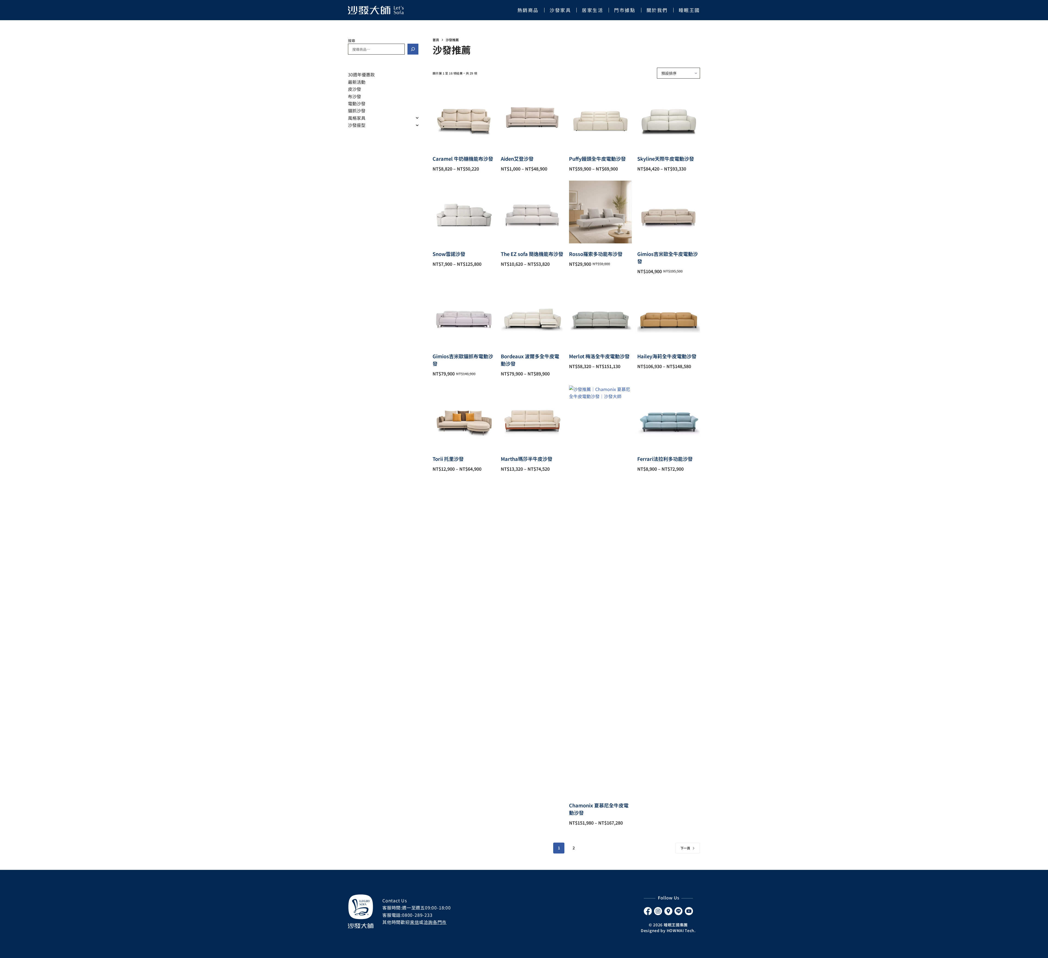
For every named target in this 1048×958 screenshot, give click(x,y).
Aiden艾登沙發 (517, 158)
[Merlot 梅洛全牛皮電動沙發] (600, 314)
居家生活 (592, 10)
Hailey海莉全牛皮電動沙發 (666, 356)
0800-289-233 (417, 915)
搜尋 (351, 40)
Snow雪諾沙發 (449, 253)
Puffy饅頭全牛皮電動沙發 (597, 158)
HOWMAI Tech (681, 930)
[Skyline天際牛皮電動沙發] (668, 116)
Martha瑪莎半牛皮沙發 (526, 458)
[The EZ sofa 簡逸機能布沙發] (532, 212)
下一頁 (685, 848)
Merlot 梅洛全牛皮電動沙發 (599, 356)
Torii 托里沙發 (448, 458)
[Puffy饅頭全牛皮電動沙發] (600, 116)
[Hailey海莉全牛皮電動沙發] (668, 314)
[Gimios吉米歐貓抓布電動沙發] (464, 314)
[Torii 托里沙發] (464, 417)
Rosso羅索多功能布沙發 (596, 253)
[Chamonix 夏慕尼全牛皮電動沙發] (600, 590)
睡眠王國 (689, 10)
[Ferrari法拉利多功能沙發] (668, 417)
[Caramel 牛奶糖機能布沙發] (464, 116)
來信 (414, 922)
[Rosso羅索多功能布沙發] (600, 212)
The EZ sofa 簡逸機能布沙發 (532, 253)
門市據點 (624, 10)
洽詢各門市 (435, 922)
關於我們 (657, 10)
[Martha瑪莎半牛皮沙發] (532, 417)
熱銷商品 (528, 10)
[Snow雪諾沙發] (464, 212)
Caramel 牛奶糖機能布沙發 (463, 158)
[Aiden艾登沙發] (532, 116)
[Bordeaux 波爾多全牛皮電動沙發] (532, 314)
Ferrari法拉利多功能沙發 (665, 458)
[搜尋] (412, 49)
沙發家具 (560, 10)
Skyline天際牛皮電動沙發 (665, 158)
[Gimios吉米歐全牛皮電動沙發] (668, 212)
